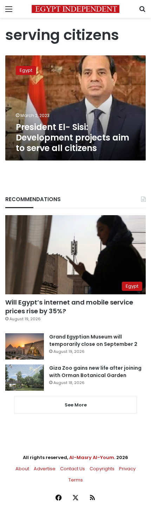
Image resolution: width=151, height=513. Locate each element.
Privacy (127, 468)
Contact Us (72, 468)
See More (76, 405)
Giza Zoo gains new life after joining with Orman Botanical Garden (95, 371)
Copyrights (102, 468)
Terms (75, 480)
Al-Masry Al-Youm (91, 457)
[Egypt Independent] (75, 9)
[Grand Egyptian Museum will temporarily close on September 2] (24, 346)
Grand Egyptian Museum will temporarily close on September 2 (93, 340)
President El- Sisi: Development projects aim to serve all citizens (72, 137)
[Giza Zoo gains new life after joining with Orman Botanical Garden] (24, 377)
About (22, 468)
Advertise (44, 468)
